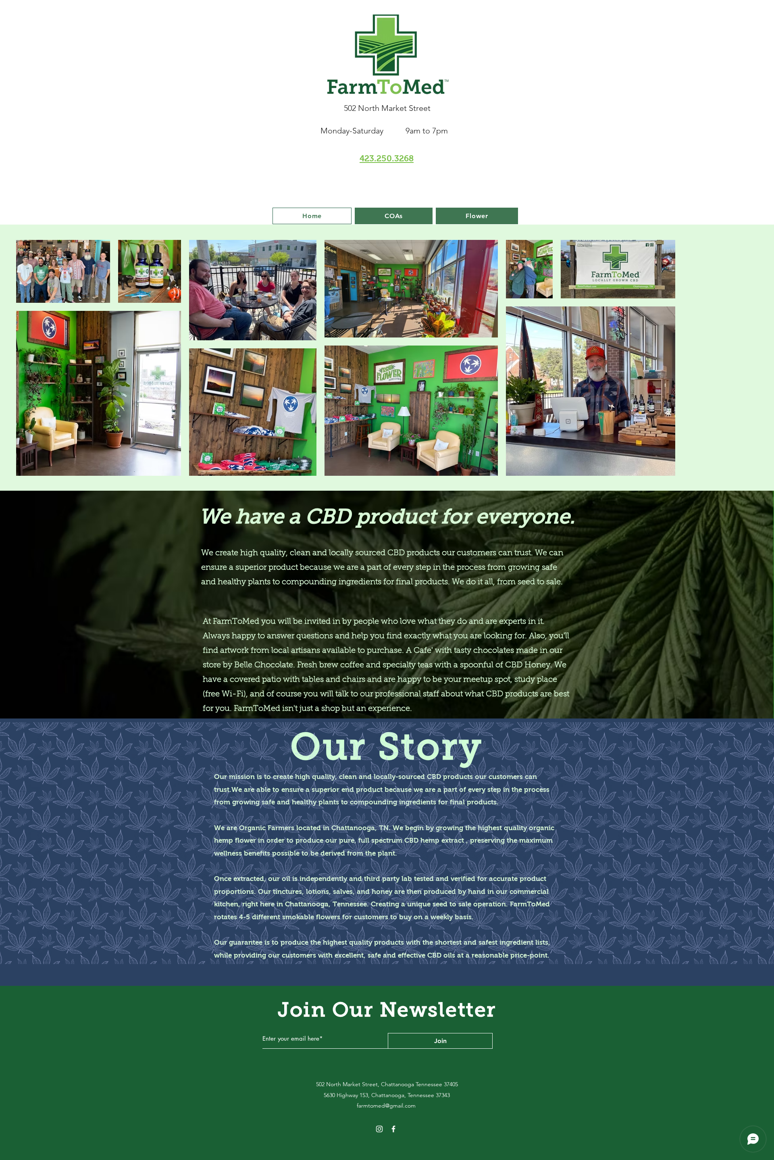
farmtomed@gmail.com (386, 1105)
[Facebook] (393, 1129)
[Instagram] (379, 1129)
